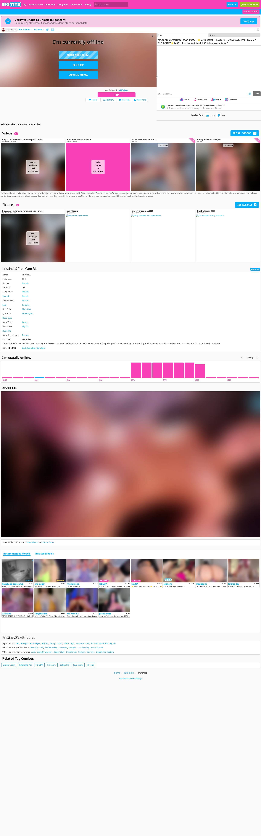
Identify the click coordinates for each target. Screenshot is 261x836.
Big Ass (113, 643)
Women (25, 300)
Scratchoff (233, 100)
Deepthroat (71, 652)
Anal (87, 643)
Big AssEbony (9, 664)
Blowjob (24, 643)
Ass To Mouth (97, 647)
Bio (20, 30)
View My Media (78, 75)
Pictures (39, 30)
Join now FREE (250, 4)
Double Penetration (105, 652)
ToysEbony (78, 664)
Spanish (6, 296)
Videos (27, 30)
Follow (94, 100)
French (25, 296)
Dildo (66, 643)
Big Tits (25, 326)
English (25, 291)
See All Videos (244, 133)
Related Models (44, 553)
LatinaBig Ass (25, 664)
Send (257, 93)
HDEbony (51, 664)
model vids (76, 4)
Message (126, 100)
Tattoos (25, 335)
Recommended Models (17, 553)
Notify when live (78, 55)
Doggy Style (59, 652)
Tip (116, 95)
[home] (11, 4)
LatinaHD (64, 664)
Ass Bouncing (51, 647)
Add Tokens (123, 90)
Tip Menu (110, 100)
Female (25, 283)
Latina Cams (32, 542)
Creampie (63, 647)
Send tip (78, 65)
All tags (90, 664)
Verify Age (248, 21)
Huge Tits (6, 330)
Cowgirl (72, 647)
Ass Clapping (83, 647)
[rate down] (218, 115)
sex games (63, 4)
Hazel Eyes (7, 317)
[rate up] (207, 115)
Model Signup (251, 11)
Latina (59, 643)
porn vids (50, 4)
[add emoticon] (250, 94)
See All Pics (246, 204)
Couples (25, 305)
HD (17, 643)
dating (88, 4)
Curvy (24, 322)
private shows (36, 4)
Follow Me (255, 269)
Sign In (232, 4)
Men (4, 305)
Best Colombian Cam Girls (33, 348)
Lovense (80, 643)
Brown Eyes (27, 313)
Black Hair (26, 309)
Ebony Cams (48, 542)
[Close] (258, 30)
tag (24, 4)
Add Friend (141, 100)
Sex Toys (90, 652)
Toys (72, 643)
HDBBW (39, 664)
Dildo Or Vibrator (44, 652)
